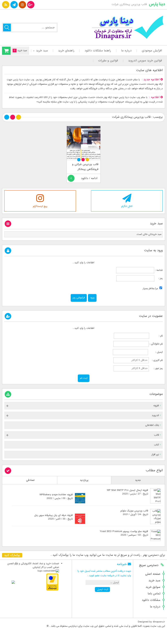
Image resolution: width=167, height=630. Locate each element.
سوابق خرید (153, 587)
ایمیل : (156, 352)
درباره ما (126, 50)
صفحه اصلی (152, 574)
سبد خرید (42, 50)
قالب (156, 435)
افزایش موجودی (152, 50)
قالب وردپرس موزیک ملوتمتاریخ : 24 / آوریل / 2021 (134, 512)
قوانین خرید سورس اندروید (145, 60)
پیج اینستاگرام (40, 206)
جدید (138, 480)
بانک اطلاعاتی (152, 425)
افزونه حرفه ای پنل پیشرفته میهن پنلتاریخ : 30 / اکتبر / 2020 (53, 517)
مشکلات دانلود (151, 600)
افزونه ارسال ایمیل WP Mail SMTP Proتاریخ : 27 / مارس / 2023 (127, 492)
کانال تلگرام (126, 206)
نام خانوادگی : (156, 344)
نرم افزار (155, 454)
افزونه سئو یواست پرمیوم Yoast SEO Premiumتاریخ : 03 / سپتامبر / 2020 (124, 533)
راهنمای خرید (66, 50)
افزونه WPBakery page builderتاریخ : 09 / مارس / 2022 (56, 496)
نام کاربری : (156, 360)
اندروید (155, 415)
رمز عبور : (156, 368)
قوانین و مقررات (108, 60)
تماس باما (154, 593)
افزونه (156, 406)
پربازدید (84, 480)
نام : (156, 336)
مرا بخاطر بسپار (151, 288)
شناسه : (158, 270)
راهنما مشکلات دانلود (98, 50)
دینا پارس (157, 4)
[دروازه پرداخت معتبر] (52, 590)
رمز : (158, 278)
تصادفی (30, 480)
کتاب (156, 445)
